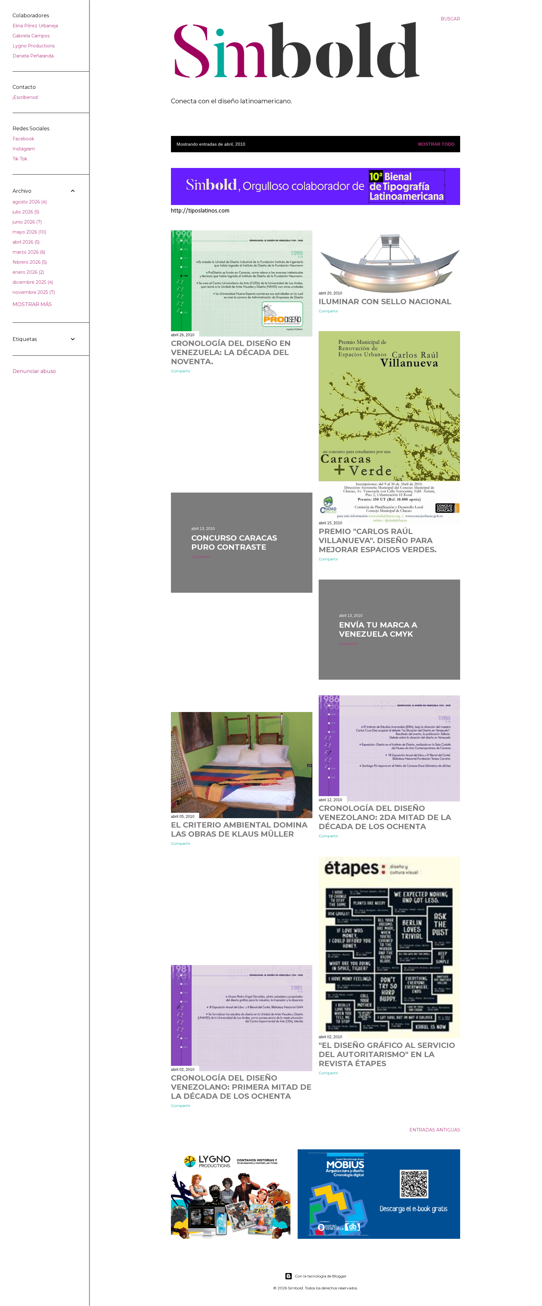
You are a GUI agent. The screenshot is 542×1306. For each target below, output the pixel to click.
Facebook (23, 139)
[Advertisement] (241, 433)
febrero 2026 (29, 262)
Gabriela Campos (31, 36)
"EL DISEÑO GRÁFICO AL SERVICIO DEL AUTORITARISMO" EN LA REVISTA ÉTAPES (387, 1054)
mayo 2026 (29, 232)
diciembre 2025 (32, 282)
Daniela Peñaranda (33, 56)
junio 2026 (26, 222)
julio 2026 (25, 212)
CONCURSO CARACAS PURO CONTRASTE (234, 542)
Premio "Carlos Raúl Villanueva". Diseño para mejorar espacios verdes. (378, 540)
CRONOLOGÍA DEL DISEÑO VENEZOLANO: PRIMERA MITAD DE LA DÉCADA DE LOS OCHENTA (241, 1087)
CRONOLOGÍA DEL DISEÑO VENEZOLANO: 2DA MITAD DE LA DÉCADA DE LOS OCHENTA (385, 817)
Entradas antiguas (434, 1130)
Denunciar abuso (34, 371)
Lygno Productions (34, 46)
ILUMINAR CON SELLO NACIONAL (385, 301)
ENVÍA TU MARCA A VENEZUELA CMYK (378, 629)
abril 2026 (25, 242)
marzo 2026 (28, 252)
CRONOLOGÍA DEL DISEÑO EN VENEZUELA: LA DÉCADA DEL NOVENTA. (231, 352)
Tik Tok (20, 159)
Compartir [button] (180, 371)
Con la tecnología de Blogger (321, 1276)
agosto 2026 (29, 202)
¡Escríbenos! (25, 97)
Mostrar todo (436, 144)
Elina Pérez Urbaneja (35, 26)
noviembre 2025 (33, 292)
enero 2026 (28, 272)
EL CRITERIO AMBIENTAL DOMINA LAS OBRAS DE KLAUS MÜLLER (239, 829)
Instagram (24, 149)
